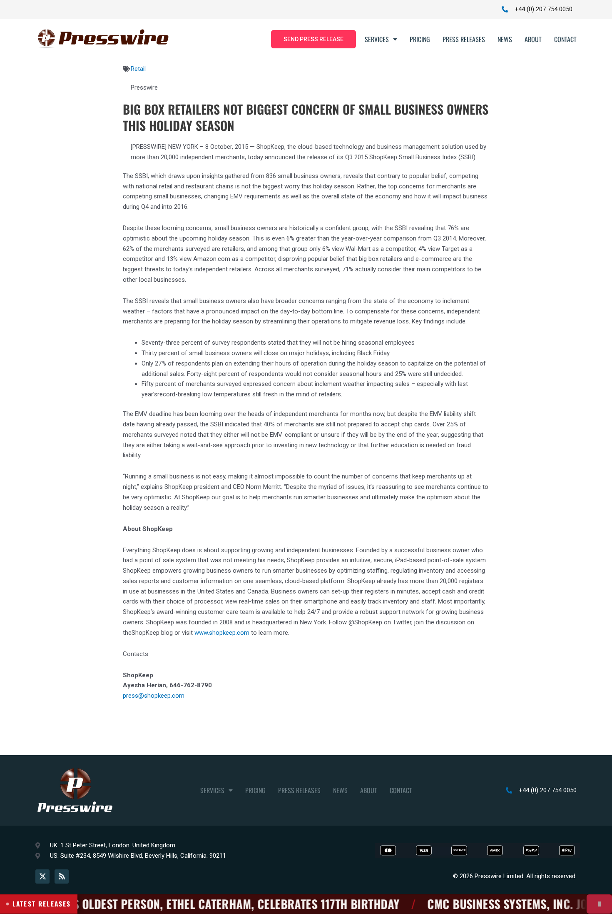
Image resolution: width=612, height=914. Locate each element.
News (505, 39)
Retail (138, 69)
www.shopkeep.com (221, 632)
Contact (565, 39)
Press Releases (464, 39)
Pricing (420, 39)
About (533, 39)
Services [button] (377, 39)
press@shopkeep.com (153, 695)
